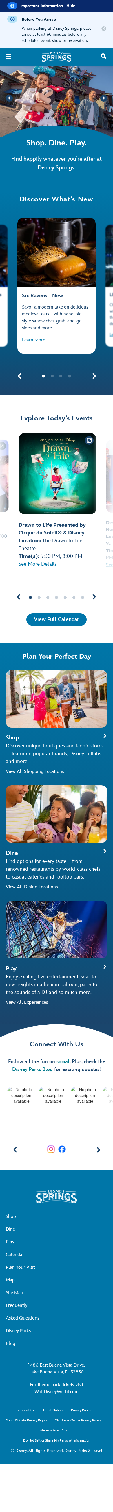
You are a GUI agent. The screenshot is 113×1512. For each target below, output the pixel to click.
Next (103, 98)
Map (10, 1280)
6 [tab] (74, 598)
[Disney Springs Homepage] (56, 60)
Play (10, 1242)
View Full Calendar (56, 619)
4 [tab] (69, 376)
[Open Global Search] (104, 58)
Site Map (14, 1293)
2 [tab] (52, 376)
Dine (10, 1229)
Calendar (15, 1254)
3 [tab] (61, 376)
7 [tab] (82, 598)
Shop (11, 1216)
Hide (70, 5)
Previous (9, 98)
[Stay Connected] (51, 1149)
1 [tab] (43, 376)
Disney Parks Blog (32, 1069)
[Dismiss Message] (104, 29)
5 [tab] (65, 598)
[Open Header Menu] (9, 58)
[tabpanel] (56, 286)
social (63, 1062)
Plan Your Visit (20, 1267)
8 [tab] (82, 1137)
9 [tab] (91, 1137)
